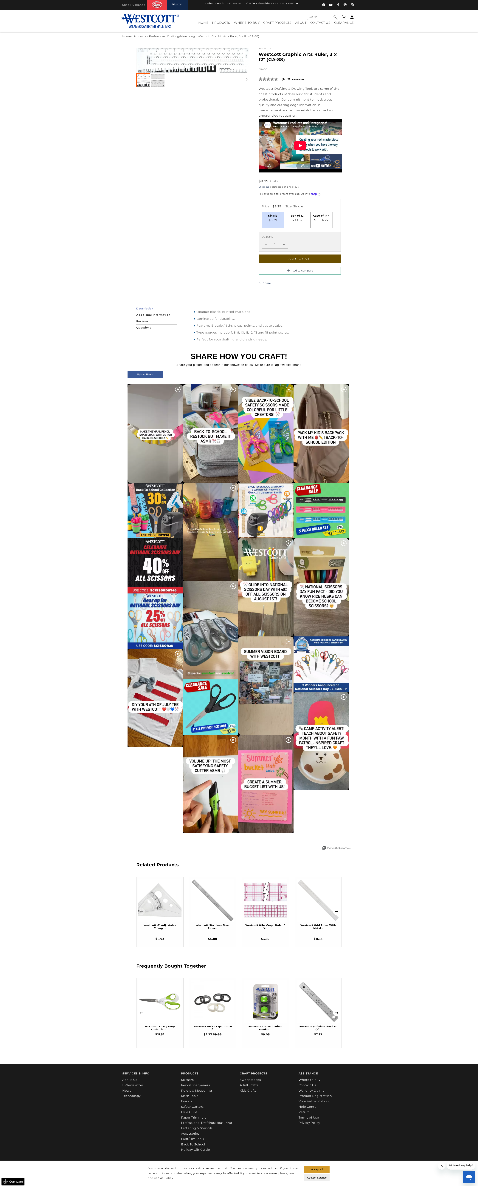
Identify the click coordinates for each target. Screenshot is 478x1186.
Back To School (193, 1144)
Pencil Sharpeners (195, 1085)
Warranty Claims (311, 1090)
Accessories (190, 1133)
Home (126, 36)
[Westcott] (177, 5)
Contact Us (307, 1085)
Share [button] (267, 283)
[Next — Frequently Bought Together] (336, 1012)
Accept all (317, 1169)
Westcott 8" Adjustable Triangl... (160, 927)
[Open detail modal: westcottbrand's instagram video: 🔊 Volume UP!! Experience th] (210, 784)
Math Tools (189, 1096)
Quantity (267, 236)
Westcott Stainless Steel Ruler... (212, 927)
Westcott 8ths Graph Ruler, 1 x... (265, 927)
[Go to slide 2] (157, 80)
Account (351, 17)
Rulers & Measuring (196, 1090)
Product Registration (315, 1096)
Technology (131, 1096)
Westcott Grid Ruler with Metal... (318, 927)
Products (140, 36)
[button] (221, 25)
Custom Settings (317, 1177)
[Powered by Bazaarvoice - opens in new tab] (336, 848)
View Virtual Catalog (315, 1101)
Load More (230, 842)
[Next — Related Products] (336, 911)
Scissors (187, 1080)
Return (304, 1112)
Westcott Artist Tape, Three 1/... (212, 1028)
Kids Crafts (248, 1090)
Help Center (308, 1106)
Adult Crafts (249, 1085)
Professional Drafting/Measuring (172, 36)
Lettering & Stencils (197, 1128)
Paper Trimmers (194, 1117)
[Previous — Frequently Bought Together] (141, 1012)
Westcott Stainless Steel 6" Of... (318, 1028)
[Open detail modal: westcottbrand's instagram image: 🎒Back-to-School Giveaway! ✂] (266, 510)
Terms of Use (309, 1117)
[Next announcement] (305, 4)
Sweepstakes (250, 1080)
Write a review (296, 79)
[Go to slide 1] (143, 80)
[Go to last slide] (143, 60)
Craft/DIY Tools (192, 1139)
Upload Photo (145, 374)
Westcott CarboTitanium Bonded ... (265, 1028)
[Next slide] (242, 60)
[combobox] (322, 17)
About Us (129, 1080)
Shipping (264, 187)
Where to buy (310, 1080)
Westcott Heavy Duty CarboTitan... (160, 1028)
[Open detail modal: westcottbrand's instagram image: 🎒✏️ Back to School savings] (155, 510)
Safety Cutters (192, 1106)
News (126, 1090)
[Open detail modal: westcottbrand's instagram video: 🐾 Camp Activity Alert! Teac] (321, 741)
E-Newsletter (132, 1085)
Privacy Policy (309, 1123)
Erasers (187, 1101)
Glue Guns (189, 1112)
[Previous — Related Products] (141, 911)
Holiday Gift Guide (195, 1149)
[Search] (335, 17)
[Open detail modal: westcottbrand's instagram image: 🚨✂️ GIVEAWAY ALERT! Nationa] (321, 664)
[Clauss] (157, 5)
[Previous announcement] (196, 4)
